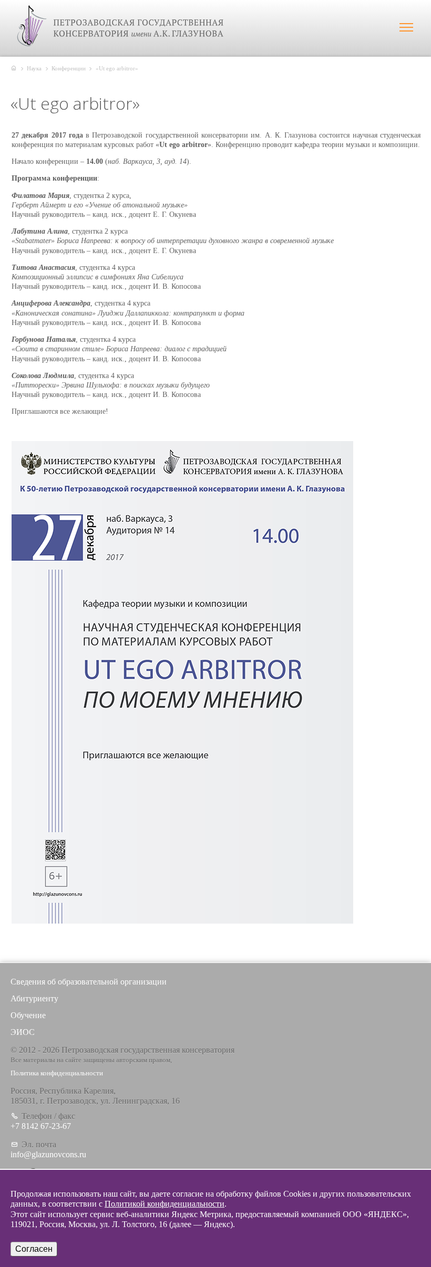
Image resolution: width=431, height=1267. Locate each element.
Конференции (69, 68)
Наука (34, 68)
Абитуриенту (34, 998)
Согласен (34, 1248)
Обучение (28, 1015)
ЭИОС (23, 1032)
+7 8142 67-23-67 (41, 1126)
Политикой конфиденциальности (164, 1203)
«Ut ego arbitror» (117, 68)
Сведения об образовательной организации (89, 981)
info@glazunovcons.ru (48, 1154)
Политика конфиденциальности (57, 1073)
